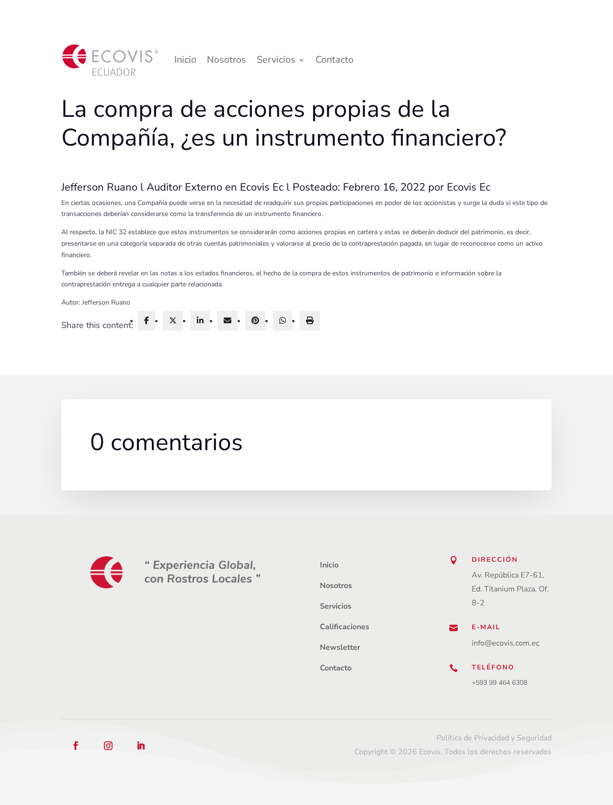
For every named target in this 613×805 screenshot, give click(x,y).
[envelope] (227, 320)
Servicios (276, 59)
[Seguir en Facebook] (75, 745)
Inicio (185, 59)
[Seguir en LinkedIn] (140, 745)
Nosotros (226, 59)
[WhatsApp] (282, 320)
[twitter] (173, 320)
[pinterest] (255, 320)
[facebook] (146, 320)
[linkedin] (200, 320)
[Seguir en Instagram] (108, 745)
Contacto (334, 59)
